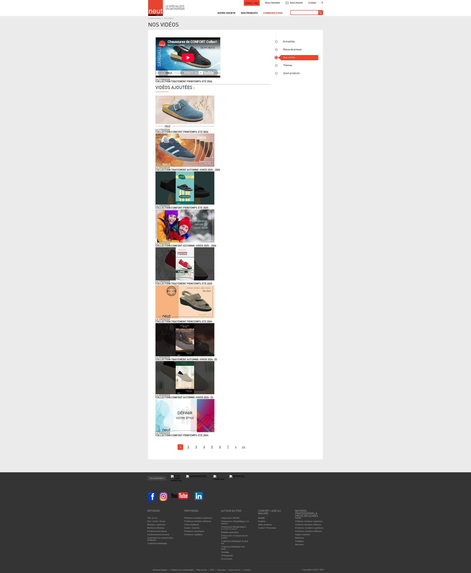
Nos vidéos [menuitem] (289, 57)
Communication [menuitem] (272, 13)
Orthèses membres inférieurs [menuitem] (308, 524)
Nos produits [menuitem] (249, 13)
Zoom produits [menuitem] (291, 73)
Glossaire (221, 570)
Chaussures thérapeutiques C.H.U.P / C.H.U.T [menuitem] (233, 528)
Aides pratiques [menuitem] (265, 524)
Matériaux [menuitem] (299, 538)
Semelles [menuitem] (225, 552)
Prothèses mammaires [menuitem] (194, 531)
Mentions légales (160, 570)
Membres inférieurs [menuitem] (155, 528)
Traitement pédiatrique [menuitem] (157, 543)
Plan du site (201, 570)
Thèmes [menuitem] (287, 65)
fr (322, 2)
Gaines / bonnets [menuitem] (191, 528)
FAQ (212, 570)
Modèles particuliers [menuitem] (230, 532)
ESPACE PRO (251, 3)
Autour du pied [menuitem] (231, 511)
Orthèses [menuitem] (153, 511)
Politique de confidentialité (182, 570)
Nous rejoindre (272, 2)
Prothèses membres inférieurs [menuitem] (197, 521)
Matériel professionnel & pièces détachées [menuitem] (306, 512)
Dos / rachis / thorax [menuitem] (156, 521)
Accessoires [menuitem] (226, 559)
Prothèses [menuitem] (191, 511)
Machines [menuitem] (299, 544)
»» (243, 447)
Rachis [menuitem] (298, 518)
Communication (154, 18)
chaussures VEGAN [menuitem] (230, 518)
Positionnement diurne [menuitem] (157, 531)
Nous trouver (296, 2)
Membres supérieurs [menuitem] (156, 524)
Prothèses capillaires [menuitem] (193, 534)
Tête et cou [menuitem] (152, 518)
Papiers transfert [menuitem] (302, 534)
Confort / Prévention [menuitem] (267, 528)
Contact (312, 2)
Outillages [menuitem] (299, 541)
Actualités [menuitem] (289, 42)
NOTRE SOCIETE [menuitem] (227, 13)
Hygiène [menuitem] (261, 521)
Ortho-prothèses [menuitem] (191, 524)
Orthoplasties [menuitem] (227, 555)
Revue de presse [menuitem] (292, 49)
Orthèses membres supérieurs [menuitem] (309, 521)
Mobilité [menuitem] (261, 518)
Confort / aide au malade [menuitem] (269, 512)
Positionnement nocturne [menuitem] (158, 534)
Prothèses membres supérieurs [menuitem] (198, 518)
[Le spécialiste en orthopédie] (155, 8)
